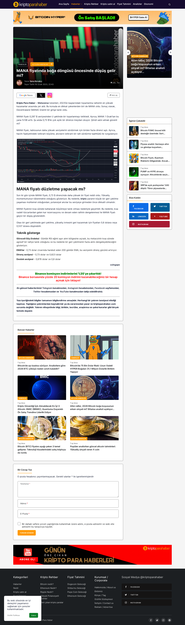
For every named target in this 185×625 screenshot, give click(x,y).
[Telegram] (169, 620)
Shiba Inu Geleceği (76, 588)
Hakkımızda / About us (105, 587)
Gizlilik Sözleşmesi (104, 599)
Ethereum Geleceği (76, 596)
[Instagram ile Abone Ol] (50, 95)
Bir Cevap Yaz (25, 469)
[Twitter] (157, 620)
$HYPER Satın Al (138, 17)
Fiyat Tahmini (124, 4)
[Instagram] (163, 620)
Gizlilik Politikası (13, 615)
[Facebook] (151, 620)
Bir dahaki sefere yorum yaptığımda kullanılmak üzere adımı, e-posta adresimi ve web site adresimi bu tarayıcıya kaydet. (68, 525)
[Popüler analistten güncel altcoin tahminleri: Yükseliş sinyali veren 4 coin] (94, 435)
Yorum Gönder (27, 533)
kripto (84, 198)
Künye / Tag (100, 595)
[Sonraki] (170, 52)
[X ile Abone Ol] (41, 95)
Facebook (100, 288)
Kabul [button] (33, 615)
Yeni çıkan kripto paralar (51, 602)
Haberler (75, 4)
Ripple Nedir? (46, 592)
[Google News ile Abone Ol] (26, 95)
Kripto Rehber (91, 4)
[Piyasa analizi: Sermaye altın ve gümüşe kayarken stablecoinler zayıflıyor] (149, 144)
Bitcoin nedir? (47, 584)
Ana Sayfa (64, 4)
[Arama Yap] (169, 4)
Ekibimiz (99, 591)
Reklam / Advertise (104, 607)
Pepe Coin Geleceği (77, 592)
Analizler (137, 4)
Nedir (16, 588)
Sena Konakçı (36, 81)
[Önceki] (128, 52)
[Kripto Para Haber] (30, 4)
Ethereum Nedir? (48, 588)
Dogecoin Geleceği (76, 584)
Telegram (47, 288)
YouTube (64, 291)
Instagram (73, 288)
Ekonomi (148, 4)
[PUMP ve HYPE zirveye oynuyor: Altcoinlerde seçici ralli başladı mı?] (149, 172)
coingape (115, 264)
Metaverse (43, 103)
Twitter (37, 291)
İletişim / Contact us (104, 603)
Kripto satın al (108, 4)
